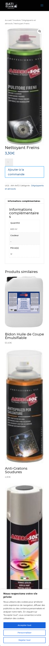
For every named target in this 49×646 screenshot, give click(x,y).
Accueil (8, 20)
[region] (24, 617)
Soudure (17, 20)
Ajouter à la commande (16, 172)
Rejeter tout (24, 640)
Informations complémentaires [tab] (24, 201)
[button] (39, 31)
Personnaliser (24, 632)
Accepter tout (24, 625)
